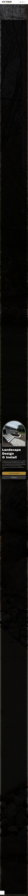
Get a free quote (14, 473)
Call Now (14, 477)
